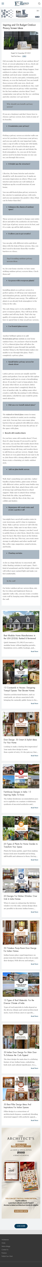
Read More (34, 651)
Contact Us (5, 1250)
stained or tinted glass (14, 414)
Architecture (5, 1240)
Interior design (6, 1246)
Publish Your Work (7, 1256)
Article (3, 1243)
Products (4, 1253)
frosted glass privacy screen (13, 339)
